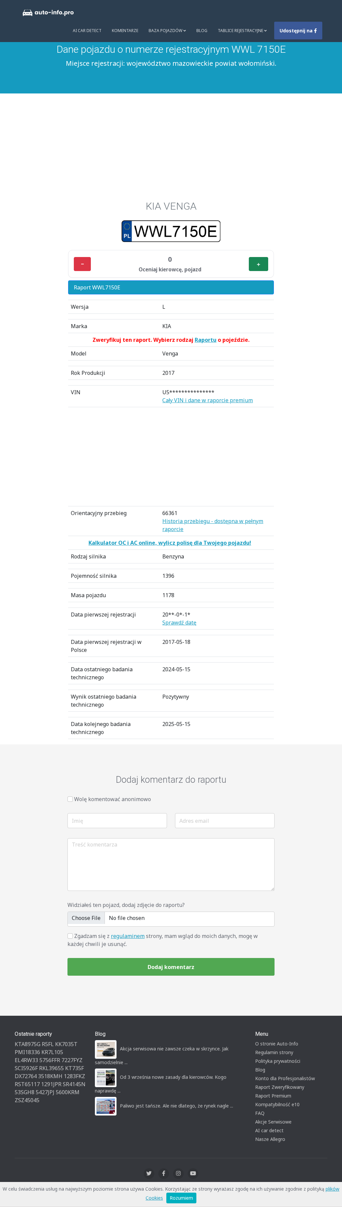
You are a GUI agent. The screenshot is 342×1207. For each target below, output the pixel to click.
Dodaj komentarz (171, 967)
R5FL (48, 1044)
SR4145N (74, 1084)
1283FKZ (74, 1076)
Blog (201, 30)
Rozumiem (181, 1198)
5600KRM (67, 1092)
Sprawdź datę (179, 622)
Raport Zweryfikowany (279, 1087)
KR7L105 (52, 1052)
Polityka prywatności (277, 1061)
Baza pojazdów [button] (166, 30)
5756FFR (49, 1060)
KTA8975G (27, 1044)
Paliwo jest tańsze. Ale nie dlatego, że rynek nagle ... (176, 1106)
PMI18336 (27, 1052)
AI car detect (269, 1130)
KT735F (74, 1068)
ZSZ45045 (27, 1100)
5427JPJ (45, 1092)
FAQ (260, 1113)
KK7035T (66, 1044)
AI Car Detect (87, 30)
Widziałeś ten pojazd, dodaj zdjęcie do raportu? (126, 905)
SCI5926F (26, 1068)
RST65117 (27, 1084)
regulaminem (128, 936)
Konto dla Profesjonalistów (285, 1078)
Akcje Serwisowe (273, 1122)
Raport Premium (273, 1096)
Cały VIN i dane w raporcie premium (207, 400)
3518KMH (50, 1076)
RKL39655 (51, 1068)
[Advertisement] (171, 150)
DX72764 (26, 1076)
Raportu (205, 339)
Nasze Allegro (270, 1139)
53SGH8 (24, 1092)
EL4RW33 (26, 1060)
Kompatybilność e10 (277, 1104)
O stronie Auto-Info (276, 1043)
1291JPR (51, 1084)
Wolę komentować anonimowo (112, 799)
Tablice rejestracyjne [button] (241, 30)
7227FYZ (71, 1060)
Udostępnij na (297, 30)
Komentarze (125, 30)
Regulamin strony (274, 1052)
